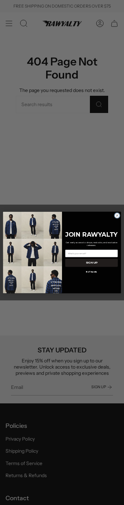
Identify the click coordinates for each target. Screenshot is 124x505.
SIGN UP (91, 263)
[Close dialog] (117, 215)
